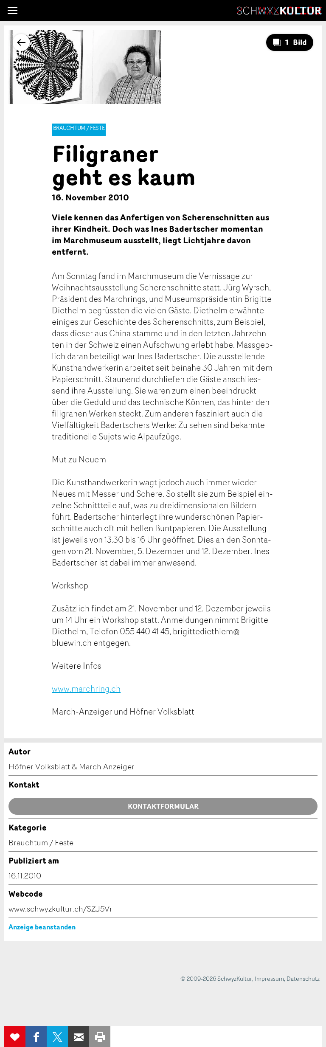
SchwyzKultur (279, 10)
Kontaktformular (163, 806)
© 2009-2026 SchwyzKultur (216, 978)
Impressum (269, 978)
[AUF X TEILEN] (57, 1036)
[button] (12, 10)
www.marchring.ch (86, 688)
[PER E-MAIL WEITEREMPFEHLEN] (78, 1036)
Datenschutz (303, 978)
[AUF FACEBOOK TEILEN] (36, 1036)
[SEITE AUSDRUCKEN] (99, 1036)
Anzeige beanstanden (42, 927)
